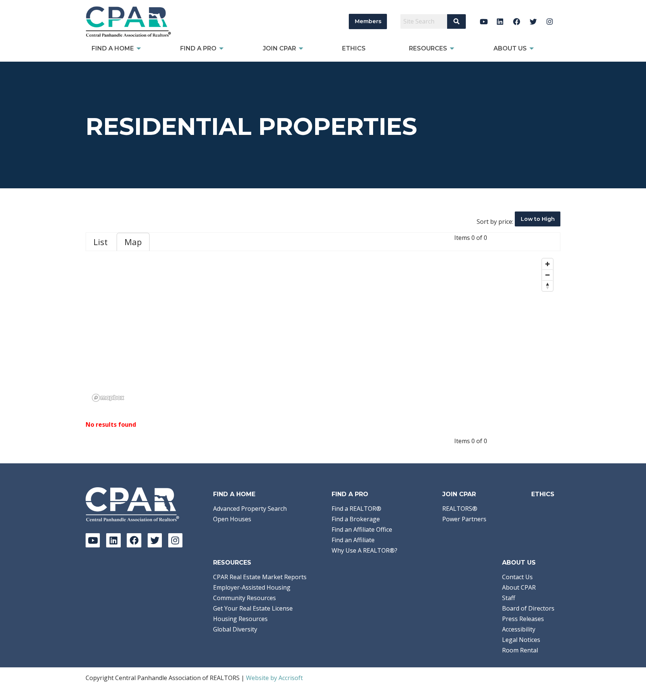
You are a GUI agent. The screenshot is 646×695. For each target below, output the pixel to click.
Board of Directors (528, 608)
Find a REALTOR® (356, 508)
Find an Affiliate (353, 540)
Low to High (538, 219)
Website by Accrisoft (274, 678)
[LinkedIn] (500, 21)
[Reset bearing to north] (547, 285)
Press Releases (523, 619)
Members (368, 21)
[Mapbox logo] (108, 397)
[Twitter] (533, 21)
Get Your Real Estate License (253, 608)
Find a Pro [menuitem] (198, 48)
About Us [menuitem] (510, 48)
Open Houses (232, 519)
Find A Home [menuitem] (113, 48)
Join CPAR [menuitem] (279, 48)
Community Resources (244, 598)
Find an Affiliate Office (362, 529)
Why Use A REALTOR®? (364, 550)
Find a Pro (350, 494)
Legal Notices (521, 640)
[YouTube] (483, 21)
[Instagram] (550, 21)
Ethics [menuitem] (354, 48)
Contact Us (517, 577)
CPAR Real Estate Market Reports (260, 577)
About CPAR (519, 587)
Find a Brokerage (356, 519)
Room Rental (520, 650)
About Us (519, 562)
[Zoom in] (547, 264)
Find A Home (234, 494)
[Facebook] (517, 21)
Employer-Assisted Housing (251, 587)
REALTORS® (459, 508)
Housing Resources (240, 619)
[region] (323, 329)
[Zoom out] (547, 274)
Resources (232, 562)
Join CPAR (459, 494)
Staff (508, 598)
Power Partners (464, 519)
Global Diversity (235, 629)
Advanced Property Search (250, 508)
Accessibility (518, 629)
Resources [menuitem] (428, 48)
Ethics (542, 494)
